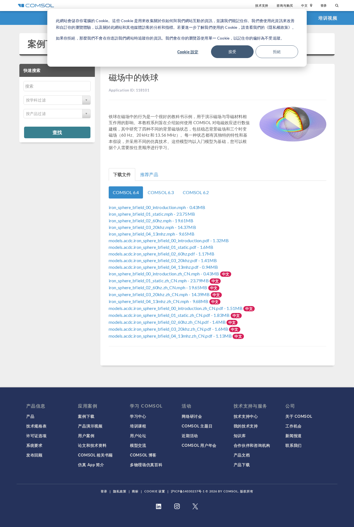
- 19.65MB (158, 287)
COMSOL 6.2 (196, 192)
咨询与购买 (285, 5)
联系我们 (293, 445)
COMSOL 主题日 (197, 426)
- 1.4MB (168, 322)
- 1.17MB (162, 253)
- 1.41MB (163, 260)
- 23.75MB (152, 213)
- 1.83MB (170, 315)
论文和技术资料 (92, 445)
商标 (135, 491)
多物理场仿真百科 (146, 464)
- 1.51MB (176, 308)
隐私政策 (119, 491)
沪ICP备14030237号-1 (188, 491)
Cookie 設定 (187, 51)
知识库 (240, 435)
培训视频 (327, 18)
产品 (30, 416)
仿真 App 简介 (91, 464)
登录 (324, 5)
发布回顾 (34, 455)
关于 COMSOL (298, 416)
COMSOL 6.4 (126, 192)
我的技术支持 (246, 426)
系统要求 (34, 445)
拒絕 (277, 51)
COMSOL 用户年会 (199, 445)
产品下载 (242, 464)
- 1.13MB (171, 335)
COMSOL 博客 (143, 455)
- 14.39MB (160, 294)
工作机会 (293, 426)
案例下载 (45, 43)
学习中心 (138, 416)
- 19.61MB (151, 220)
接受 (232, 51)
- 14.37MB (152, 227)
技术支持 (261, 5)
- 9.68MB (159, 301)
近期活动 (190, 435)
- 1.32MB (169, 240)
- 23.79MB (159, 280)
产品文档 (242, 455)
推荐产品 (149, 174)
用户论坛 (138, 435)
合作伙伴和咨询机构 (252, 445)
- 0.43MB (157, 207)
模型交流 (138, 445)
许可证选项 (36, 435)
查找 (57, 132)
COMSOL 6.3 (161, 192)
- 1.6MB (161, 247)
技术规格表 (36, 426)
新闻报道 (293, 435)
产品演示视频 (90, 426)
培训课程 (138, 426)
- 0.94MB (163, 267)
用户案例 (86, 435)
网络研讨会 (192, 416)
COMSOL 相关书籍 (95, 455)
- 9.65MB (152, 233)
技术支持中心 (246, 416)
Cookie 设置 (154, 491)
